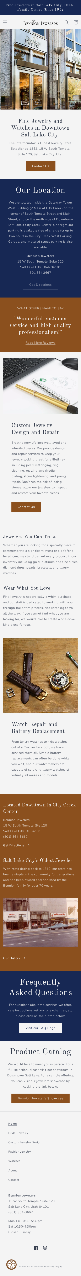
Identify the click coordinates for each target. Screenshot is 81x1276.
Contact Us (40, 166)
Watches (14, 1161)
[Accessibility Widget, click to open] (11, 1264)
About (12, 1170)
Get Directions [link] (40, 285)
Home (12, 1124)
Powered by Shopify (53, 1267)
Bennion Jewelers (35, 1267)
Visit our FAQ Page (40, 1028)
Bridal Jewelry (18, 1133)
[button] (5, 22)
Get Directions (13, 845)
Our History (11, 958)
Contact (13, 1180)
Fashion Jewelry (19, 1152)
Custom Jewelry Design (25, 1142)
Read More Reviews (40, 343)
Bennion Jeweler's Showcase (40, 1098)
